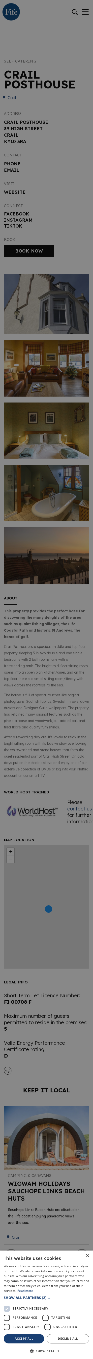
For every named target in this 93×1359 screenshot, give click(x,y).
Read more (25, 1291)
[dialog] (46, 679)
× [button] (87, 1256)
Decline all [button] (68, 1339)
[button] (46, 1297)
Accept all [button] (24, 1339)
